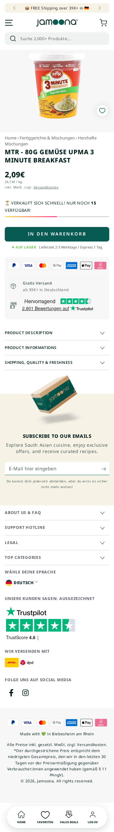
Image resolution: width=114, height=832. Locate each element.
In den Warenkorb (57, 234)
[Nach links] (15, 8)
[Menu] (9, 22)
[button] (57, 38)
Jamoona (45, 781)
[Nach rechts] (99, 8)
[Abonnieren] (105, 469)
